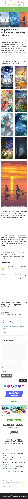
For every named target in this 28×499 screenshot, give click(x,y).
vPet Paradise (8, 471)
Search (23, 380)
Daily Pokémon (8, 466)
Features (4, 250)
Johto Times (7, 462)
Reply (4, 332)
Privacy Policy (7, 486)
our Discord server (16, 239)
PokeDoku (7, 458)
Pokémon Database (9, 453)
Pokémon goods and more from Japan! (14, 415)
